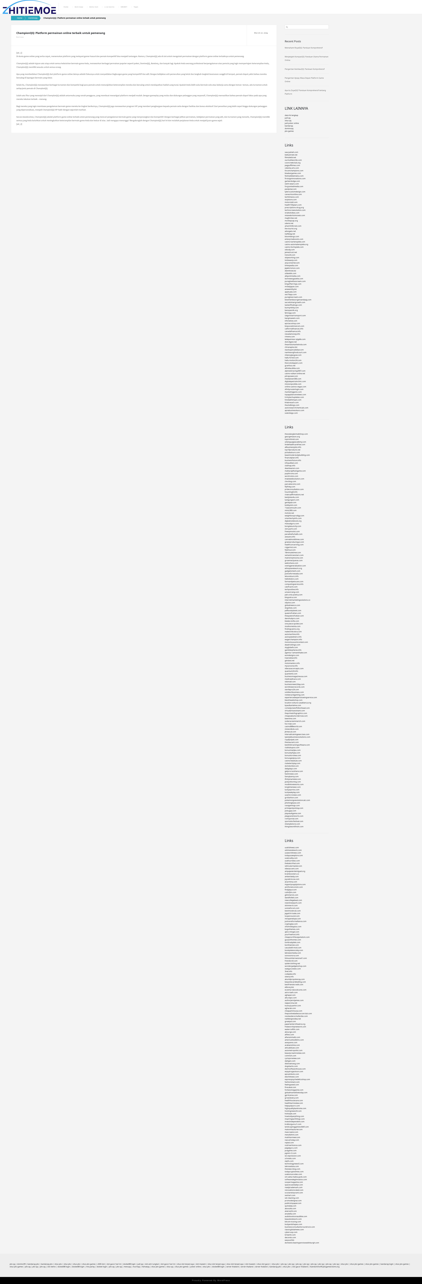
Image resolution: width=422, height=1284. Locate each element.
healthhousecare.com (294, 1100)
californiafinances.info (294, 328)
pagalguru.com (291, 1148)
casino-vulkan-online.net (295, 373)
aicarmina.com (291, 882)
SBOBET (124, 7)
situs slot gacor (263, 1264)
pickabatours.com (292, 452)
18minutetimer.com (293, 552)
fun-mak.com (290, 724)
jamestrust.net (291, 252)
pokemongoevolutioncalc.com (297, 800)
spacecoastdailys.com (294, 1185)
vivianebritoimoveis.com (295, 215)
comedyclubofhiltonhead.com (297, 708)
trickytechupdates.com (294, 397)
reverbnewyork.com (293, 903)
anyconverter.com (292, 263)
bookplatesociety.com (294, 950)
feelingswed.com (292, 1084)
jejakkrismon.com (292, 268)
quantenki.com (291, 674)
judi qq (287, 118)
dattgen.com (290, 1061)
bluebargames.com (293, 173)
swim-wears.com (292, 184)
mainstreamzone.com (294, 558)
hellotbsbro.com (291, 579)
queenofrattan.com (293, 613)
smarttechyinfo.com (293, 518)
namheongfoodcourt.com (295, 352)
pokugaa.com (290, 811)
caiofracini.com (291, 587)
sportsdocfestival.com (294, 821)
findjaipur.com (291, 889)
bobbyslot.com (291, 505)
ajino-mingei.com (292, 932)
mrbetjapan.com (292, 286)
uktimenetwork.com (293, 850)
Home (66, 7)
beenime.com (290, 718)
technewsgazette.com (294, 278)
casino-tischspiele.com (294, 247)
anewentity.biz (291, 289)
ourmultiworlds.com (293, 160)
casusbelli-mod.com (293, 947)
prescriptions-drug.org (294, 207)
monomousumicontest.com (296, 642)
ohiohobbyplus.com (293, 926)
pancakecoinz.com (292, 484)
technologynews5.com (294, 1163)
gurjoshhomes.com (293, 940)
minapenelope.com (293, 918)
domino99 (21, 1264)
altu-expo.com (291, 997)
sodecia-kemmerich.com (295, 721)
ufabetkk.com (290, 273)
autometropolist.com (293, 1050)
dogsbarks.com (291, 1066)
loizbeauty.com (291, 260)
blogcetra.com (291, 597)
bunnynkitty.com (292, 307)
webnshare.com (291, 563)
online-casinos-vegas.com (295, 386)
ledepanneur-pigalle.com (295, 339)
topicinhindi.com (292, 439)
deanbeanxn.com (292, 468)
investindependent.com (294, 1121)
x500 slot (101, 1264)
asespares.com (291, 1042)
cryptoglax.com (291, 924)
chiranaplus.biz (291, 347)
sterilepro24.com (292, 689)
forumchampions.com (294, 170)
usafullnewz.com (292, 847)
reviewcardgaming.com (294, 695)
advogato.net (290, 231)
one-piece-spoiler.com (294, 623)
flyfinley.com (290, 486)
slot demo (51, 1266)
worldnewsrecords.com (295, 687)
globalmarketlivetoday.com (296, 1092)
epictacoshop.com (292, 323)
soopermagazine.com (294, 1182)
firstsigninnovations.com (295, 178)
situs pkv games (89, 1264)
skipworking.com (292, 257)
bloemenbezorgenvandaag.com (298, 299)
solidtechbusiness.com (294, 692)
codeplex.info (290, 974)
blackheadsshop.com (293, 700)
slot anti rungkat (152, 1264)
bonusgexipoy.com (292, 758)
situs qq (288, 120)
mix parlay (90, 1266)
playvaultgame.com (293, 813)
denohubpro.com (292, 618)
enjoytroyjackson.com (294, 1071)
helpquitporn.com (292, 1106)
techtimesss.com (292, 197)
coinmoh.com (290, 1055)
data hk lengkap (291, 115)
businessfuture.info (293, 460)
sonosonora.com (292, 955)
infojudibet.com (291, 463)
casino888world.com (293, 726)
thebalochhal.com (292, 863)
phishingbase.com (292, 803)
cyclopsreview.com (292, 1058)
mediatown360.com (293, 379)
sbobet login (102, 1266)
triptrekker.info (291, 658)
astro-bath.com (291, 992)
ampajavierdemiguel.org (295, 871)
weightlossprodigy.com (294, 515)
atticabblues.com (292, 1048)
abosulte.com (290, 1208)
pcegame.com (290, 1150)
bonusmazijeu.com (293, 750)
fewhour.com (290, 550)
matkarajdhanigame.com (295, 471)
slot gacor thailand (300, 1266)
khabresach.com (292, 402)
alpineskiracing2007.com (295, 371)
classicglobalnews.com (294, 1229)
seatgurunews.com (293, 969)
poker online (195, 1266)
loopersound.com (292, 916)
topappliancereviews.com (295, 394)
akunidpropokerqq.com (295, 979)
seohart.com (290, 1195)
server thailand (232, 1266)
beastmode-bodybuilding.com (297, 455)
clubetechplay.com (292, 763)
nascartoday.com (292, 1140)
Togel (136, 7)
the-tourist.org (291, 228)
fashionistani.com (292, 1082)
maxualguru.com (292, 523)
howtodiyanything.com (294, 1116)
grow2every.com (292, 1098)
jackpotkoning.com (293, 782)
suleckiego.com (291, 413)
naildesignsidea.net (293, 1019)
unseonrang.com (292, 592)
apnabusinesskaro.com (294, 410)
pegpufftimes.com (292, 165)
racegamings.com (292, 805)
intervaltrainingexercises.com (297, 734)
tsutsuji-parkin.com (293, 1005)
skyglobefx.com (291, 647)
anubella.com (290, 1214)
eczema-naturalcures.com (295, 990)
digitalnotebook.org (293, 521)
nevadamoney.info (292, 334)
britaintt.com (290, 1235)
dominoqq (289, 128)
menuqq (127, 1266)
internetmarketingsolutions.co (297, 600)
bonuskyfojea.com (292, 753)
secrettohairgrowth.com (295, 302)
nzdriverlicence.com (293, 1145)
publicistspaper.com (293, 1203)
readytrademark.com (293, 1187)
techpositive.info (292, 589)
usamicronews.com (293, 795)
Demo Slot (93, 7)
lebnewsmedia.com (293, 953)
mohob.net (289, 513)
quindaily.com (290, 1206)
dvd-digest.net (291, 342)
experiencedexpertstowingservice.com (301, 697)
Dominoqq (79, 7)
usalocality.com (291, 858)
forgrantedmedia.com (294, 186)
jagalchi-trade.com (292, 913)
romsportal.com (291, 818)
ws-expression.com (293, 1156)
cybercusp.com (291, 1232)
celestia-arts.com (292, 168)
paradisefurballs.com (293, 534)
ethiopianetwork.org (293, 568)
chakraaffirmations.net (294, 494)
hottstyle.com (290, 1113)
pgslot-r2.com (290, 1153)
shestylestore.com (292, 824)
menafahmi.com (291, 1134)
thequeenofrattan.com (294, 616)
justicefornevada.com (294, 573)
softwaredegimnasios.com (296, 1179)
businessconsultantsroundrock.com (300, 1227)
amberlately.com (292, 876)
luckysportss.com (292, 789)
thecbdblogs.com (292, 405)
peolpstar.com (290, 189)
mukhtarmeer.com (292, 1137)
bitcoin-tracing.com (293, 1221)
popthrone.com (291, 473)
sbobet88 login (129, 1264)
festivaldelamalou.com (294, 176)
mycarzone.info (291, 666)
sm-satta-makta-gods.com (296, 1177)
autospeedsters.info (293, 637)
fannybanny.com (292, 776)
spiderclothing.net (292, 963)
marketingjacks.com (293, 392)
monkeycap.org (291, 220)
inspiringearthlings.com (295, 1119)
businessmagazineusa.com (296, 676)
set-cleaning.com (292, 1198)
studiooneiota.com (292, 626)
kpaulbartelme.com (293, 705)
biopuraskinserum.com (294, 326)
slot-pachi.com (291, 529)
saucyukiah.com (291, 152)
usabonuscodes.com (293, 1174)
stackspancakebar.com (294, 350)
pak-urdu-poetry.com (293, 594)
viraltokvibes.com (292, 213)
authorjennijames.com (294, 1000)
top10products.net (292, 450)
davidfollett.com (291, 897)
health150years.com (293, 205)
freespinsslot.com (292, 531)
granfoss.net (290, 365)
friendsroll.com (291, 961)
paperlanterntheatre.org (295, 1024)
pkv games (289, 131)
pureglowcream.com (293, 297)
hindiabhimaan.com (293, 400)
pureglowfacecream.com (295, 281)
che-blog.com (290, 481)
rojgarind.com (291, 547)
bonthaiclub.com (292, 945)
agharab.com (290, 1008)
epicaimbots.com (292, 1074)
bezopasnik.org (291, 310)
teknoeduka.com (292, 1166)
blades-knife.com (292, 621)
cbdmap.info (290, 465)
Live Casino (110, 7)
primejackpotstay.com (294, 808)
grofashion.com (291, 797)
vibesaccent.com (292, 868)
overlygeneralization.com (295, 565)
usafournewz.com (292, 860)
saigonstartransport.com (295, 315)
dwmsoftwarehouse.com (295, 1069)
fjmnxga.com (290, 313)
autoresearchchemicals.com (296, 408)
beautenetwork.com (293, 1219)
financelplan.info (292, 457)
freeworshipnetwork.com (295, 1026)
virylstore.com (291, 199)
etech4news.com (292, 1077)
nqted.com (289, 1142)
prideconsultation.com (294, 489)
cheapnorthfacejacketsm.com (297, 937)
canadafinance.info (293, 331)
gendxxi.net (289, 660)
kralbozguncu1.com (293, 1124)
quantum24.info (291, 671)
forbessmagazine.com (294, 1090)
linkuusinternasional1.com (296, 958)
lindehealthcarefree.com (295, 444)
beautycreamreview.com (295, 1053)
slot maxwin (201, 1264)
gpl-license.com (291, 1095)
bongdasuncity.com (293, 526)
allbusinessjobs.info (293, 447)
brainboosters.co (292, 874)
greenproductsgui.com (294, 542)
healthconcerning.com (294, 544)
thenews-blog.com (292, 1169)
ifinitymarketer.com (293, 779)
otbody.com (290, 249)
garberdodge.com (292, 181)
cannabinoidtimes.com (294, 539)
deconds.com (290, 1237)
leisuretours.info (292, 576)
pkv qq (12, 1264)
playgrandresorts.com (294, 816)
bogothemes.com (292, 929)
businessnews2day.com (294, 684)
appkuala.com (290, 292)
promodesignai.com (293, 1200)
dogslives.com (291, 608)
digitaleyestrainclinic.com (295, 381)
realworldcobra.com (293, 631)
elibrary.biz (289, 987)
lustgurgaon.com (292, 500)
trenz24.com (290, 255)
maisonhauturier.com (294, 1129)
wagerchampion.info (293, 639)
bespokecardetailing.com (295, 982)
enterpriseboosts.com (294, 239)
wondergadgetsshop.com (295, 966)
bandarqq (289, 126)
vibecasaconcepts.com (294, 668)
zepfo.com (289, 1161)
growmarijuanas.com (294, 560)
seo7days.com (291, 294)
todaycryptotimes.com (294, 1171)
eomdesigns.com (292, 655)
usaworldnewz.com (293, 853)
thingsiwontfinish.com (294, 826)
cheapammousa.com (293, 1011)
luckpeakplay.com (292, 792)
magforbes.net (291, 218)
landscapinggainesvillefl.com (297, 1127)
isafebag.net (290, 234)
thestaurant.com (292, 742)
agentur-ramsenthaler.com (296, 652)
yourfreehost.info (292, 934)
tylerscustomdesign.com (295, 191)
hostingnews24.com (293, 1111)
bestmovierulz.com (293, 911)
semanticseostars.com (294, 555)
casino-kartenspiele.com (295, 242)
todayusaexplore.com (294, 855)
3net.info (288, 971)
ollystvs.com (290, 602)
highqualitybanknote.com (295, 1108)
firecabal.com (290, 1087)
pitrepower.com (291, 376)
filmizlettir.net (290, 157)
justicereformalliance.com (295, 921)
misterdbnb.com (292, 729)
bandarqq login (387, 1264)
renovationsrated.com (294, 1190)
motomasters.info (292, 663)
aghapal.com (290, 995)
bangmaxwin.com (292, 318)
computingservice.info (294, 584)
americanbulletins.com (294, 1040)
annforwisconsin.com (294, 887)
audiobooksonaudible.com (296, 1216)
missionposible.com (293, 384)
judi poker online (292, 123)
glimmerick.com (291, 895)
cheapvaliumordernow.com (296, 716)
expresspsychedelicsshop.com (297, 1079)
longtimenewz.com (293, 787)
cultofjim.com (290, 892)
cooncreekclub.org (292, 162)
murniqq (136, 1266)
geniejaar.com (290, 502)
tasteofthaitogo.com (293, 305)
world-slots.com (291, 476)
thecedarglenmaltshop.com (296, 434)
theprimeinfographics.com (296, 713)
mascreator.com (291, 1132)
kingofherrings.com (293, 284)
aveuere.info (290, 537)
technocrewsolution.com (295, 210)
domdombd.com (292, 766)
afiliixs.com (289, 1034)
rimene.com (290, 336)
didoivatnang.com (292, 1063)
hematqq (145, 1266)
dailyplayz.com (291, 768)
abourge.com (290, 1032)
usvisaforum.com (292, 908)
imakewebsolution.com (294, 479)
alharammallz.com (292, 1037)
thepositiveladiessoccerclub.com (298, 1013)
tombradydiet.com (292, 942)
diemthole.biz (290, 271)
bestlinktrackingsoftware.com (297, 745)
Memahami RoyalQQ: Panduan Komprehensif (304, 48)
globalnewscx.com (292, 605)
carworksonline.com (293, 194)
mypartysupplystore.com (295, 884)
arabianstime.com (292, 1045)
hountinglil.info (291, 492)
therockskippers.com (293, 363)
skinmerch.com (291, 905)
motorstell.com (291, 202)
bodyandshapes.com (293, 1224)
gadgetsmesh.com (292, 571)
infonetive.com (291, 321)
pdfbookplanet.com (293, 610)
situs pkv (58, 1264)
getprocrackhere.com (294, 771)
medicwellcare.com (293, 679)
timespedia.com (291, 265)
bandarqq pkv (33, 1264)
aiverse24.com (291, 1211)
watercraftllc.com (292, 1029)
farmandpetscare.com (294, 581)
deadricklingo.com (292, 645)
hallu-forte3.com (292, 357)
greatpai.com (290, 1021)
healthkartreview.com (294, 1103)
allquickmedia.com (292, 276)
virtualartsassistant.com (295, 710)
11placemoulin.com (293, 508)
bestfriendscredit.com (294, 984)
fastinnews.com (291, 774)
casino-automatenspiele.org (296, 244)
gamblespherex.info (293, 650)
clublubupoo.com (292, 747)
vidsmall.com (290, 681)
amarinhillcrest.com (293, 226)
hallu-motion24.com (293, 360)
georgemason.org (292, 436)
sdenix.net (289, 223)
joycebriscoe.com (292, 879)
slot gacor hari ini (114, 1264)
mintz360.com (290, 510)
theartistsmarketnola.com (295, 344)
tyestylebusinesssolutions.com (297, 737)
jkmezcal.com (290, 731)
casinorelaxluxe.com (293, 760)
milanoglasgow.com (293, 355)
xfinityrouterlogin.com (294, 389)
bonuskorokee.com (293, 755)
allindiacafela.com (292, 368)
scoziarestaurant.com (294, 1192)
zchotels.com (290, 1158)
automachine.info (292, 634)
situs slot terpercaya (185, 1264)
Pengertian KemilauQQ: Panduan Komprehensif (305, 69)
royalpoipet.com (291, 739)
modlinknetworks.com (294, 784)
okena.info (289, 976)
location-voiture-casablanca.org (298, 703)
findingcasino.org (292, 629)
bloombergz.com (292, 236)
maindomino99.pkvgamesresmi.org (324, 1266)
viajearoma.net (291, 1003)
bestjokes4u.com (292, 497)
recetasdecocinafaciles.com (296, 1016)
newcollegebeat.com (293, 900)
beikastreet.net (291, 155)
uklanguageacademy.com (295, 442)
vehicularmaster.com (293, 866)
